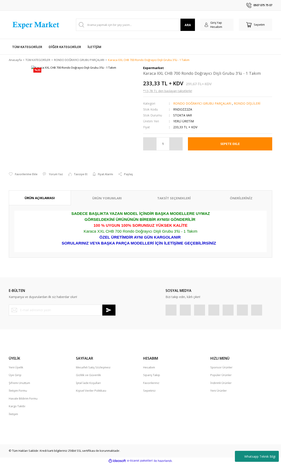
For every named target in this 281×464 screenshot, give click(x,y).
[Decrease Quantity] (150, 143)
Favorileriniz (151, 383)
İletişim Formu (18, 391)
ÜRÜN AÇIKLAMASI (40, 198)
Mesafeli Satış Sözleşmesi (93, 367)
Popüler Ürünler (221, 375)
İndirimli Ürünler (221, 383)
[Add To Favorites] (23, 174)
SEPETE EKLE (230, 144)
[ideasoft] (117, 461)
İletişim (13, 414)
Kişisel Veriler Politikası (91, 391)
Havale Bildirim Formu (23, 398)
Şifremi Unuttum (19, 383)
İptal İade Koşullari (88, 383)
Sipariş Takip (151, 375)
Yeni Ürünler (218, 391)
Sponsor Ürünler (221, 367)
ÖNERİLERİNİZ (241, 198)
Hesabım (149, 367)
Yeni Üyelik (16, 367)
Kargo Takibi (17, 406)
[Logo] (37, 25)
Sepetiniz (149, 391)
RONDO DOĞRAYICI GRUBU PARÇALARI (202, 103)
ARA (188, 25)
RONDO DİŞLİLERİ (247, 103)
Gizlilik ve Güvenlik (88, 375)
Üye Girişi (15, 375)
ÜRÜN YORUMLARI (107, 198)
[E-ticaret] (140, 461)
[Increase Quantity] (175, 143)
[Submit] (108, 310)
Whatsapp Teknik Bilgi (260, 456)
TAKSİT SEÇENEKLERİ (174, 198)
